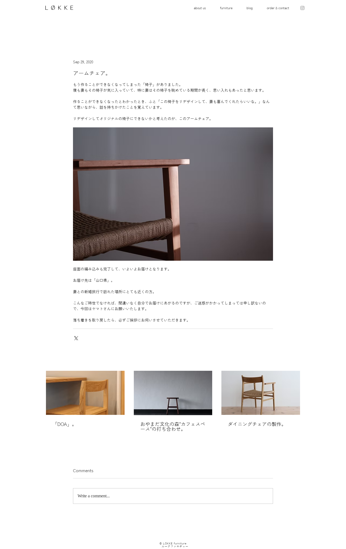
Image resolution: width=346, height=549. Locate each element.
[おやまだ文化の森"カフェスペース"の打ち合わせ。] (173, 393)
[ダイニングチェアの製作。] (260, 393)
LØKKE (58, 8)
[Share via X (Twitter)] (75, 337)
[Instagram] (302, 8)
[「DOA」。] (85, 393)
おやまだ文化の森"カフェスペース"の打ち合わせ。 (172, 426)
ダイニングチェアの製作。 (257, 424)
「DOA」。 (64, 424)
